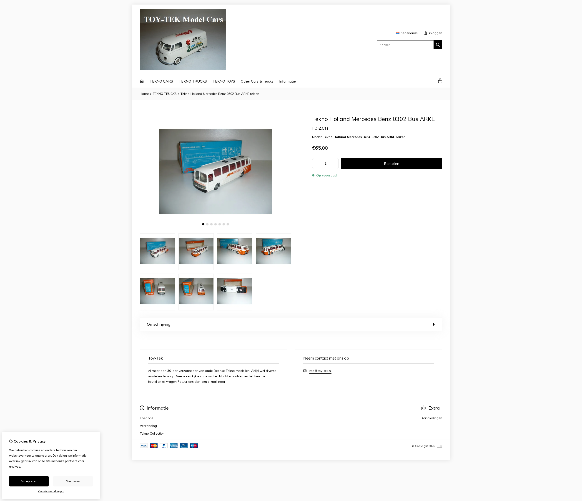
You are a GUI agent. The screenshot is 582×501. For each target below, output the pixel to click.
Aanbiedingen (431, 418)
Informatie (287, 81)
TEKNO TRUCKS (193, 81)
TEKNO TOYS (224, 81)
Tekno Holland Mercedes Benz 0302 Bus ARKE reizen (220, 94)
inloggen (435, 33)
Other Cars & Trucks (257, 81)
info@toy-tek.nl (320, 371)
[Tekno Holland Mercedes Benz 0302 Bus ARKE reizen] (215, 227)
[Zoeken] (438, 44)
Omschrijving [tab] (158, 324)
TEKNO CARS (161, 81)
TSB (439, 446)
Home (144, 94)
